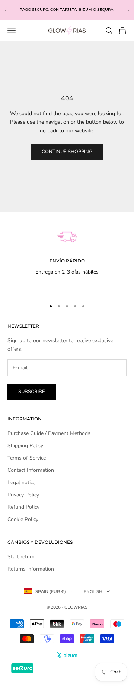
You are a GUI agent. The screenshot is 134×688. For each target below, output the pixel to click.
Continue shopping (67, 151)
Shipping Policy (25, 445)
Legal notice (21, 482)
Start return (21, 556)
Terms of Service (26, 457)
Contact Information (30, 470)
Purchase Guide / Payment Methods (48, 433)
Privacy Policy (23, 494)
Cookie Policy (22, 519)
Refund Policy (23, 507)
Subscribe (31, 391)
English (93, 591)
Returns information (30, 568)
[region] (67, 252)
